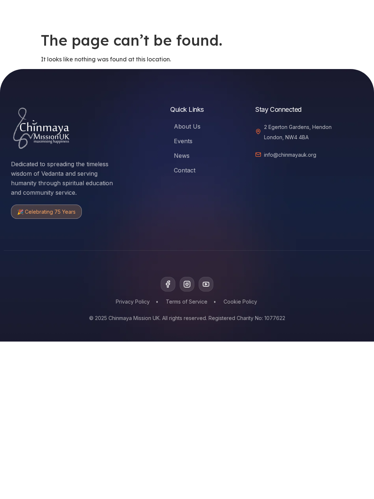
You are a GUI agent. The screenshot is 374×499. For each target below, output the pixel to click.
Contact (184, 170)
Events (183, 141)
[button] (319, 13)
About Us (187, 126)
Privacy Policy (133, 301)
